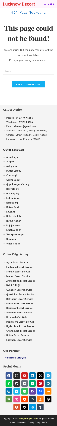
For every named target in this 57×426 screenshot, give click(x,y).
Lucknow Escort (19, 4)
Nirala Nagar (13, 220)
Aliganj (10, 161)
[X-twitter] (40, 375)
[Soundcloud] (48, 391)
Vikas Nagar (13, 243)
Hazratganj (12, 188)
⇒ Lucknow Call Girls (15, 357)
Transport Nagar (15, 234)
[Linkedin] (32, 375)
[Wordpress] (48, 383)
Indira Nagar (13, 198)
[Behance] (40, 391)
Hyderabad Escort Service (20, 326)
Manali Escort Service (18, 276)
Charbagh (11, 175)
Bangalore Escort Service (20, 321)
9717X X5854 (26, 121)
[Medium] (32, 383)
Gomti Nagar (13, 179)
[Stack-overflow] (40, 399)
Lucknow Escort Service (19, 339)
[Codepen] (48, 399)
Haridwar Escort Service (19, 307)
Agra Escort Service (17, 262)
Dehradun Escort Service (19, 298)
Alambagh (12, 157)
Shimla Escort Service (18, 271)
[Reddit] (24, 399)
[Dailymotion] (24, 383)
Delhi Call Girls (14, 285)
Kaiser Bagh (12, 207)
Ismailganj (12, 202)
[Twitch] (32, 391)
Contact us (21, 422)
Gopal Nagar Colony (17, 184)
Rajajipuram (13, 225)
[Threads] (24, 407)
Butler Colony (13, 170)
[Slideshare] (9, 391)
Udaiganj (11, 239)
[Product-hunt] (16, 407)
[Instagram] (16, 375)
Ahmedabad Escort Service (20, 280)
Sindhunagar (13, 229)
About (13, 422)
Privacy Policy (34, 422)
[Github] (16, 383)
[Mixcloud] (32, 399)
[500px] (32, 407)
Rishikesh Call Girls (16, 317)
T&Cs (44, 422)
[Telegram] (48, 375)
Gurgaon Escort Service (19, 289)
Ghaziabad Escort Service (20, 294)
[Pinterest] (40, 383)
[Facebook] (9, 375)
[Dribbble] (16, 399)
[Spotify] (24, 391)
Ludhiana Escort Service (19, 267)
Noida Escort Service (17, 335)
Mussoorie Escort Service (19, 303)
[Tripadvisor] (9, 399)
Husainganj (12, 193)
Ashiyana (11, 166)
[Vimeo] (16, 391)
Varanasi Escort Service (19, 312)
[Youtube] (24, 375)
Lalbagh (11, 211)
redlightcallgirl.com (28, 418)
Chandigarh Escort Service (20, 330)
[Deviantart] (9, 383)
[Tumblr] (40, 407)
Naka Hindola (14, 216)
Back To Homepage (28, 84)
